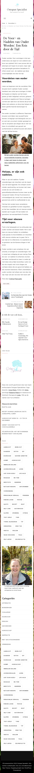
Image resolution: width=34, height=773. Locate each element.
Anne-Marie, (12, 390)
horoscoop (16, 460)
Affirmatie (6, 603)
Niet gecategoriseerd (11, 640)
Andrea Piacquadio (15, 279)
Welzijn (15, 530)
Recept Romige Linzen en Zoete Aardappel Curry (23, 324)
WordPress (28, 768)
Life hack (22, 473)
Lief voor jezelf (9, 473)
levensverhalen (9, 469)
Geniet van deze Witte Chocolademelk (11, 426)
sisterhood (18, 508)
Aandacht (7, 447)
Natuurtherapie (10, 486)
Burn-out (18, 447)
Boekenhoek (7, 608)
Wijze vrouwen (9, 535)
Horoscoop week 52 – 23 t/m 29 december (14, 419)
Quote (6, 504)
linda (8, 53)
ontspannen (23, 486)
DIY (23, 451)
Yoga (20, 535)
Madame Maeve (14, 393)
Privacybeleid (17, 770)
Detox (16, 451)
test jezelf (8, 517)
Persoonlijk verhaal (11, 495)
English (5, 621)
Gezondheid (7, 33)
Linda (19, 395)
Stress (25, 513)
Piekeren (26, 495)
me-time (16, 478)
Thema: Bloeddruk (10, 522)
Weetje (6, 530)
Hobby (6, 460)
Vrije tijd (18, 526)
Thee (17, 517)
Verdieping (7, 526)
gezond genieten (21, 456)
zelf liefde (7, 539)
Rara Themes (6, 768)
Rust (23, 504)
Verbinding (6, 644)
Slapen (6, 513)
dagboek (7, 451)
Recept (14, 504)
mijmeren (18, 482)
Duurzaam (7, 456)
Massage (7, 478)
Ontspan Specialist (17, 9)
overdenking (8, 491)
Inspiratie (6, 635)
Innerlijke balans (10, 465)
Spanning (15, 513)
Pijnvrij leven (8, 500)
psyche (19, 500)
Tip (22, 522)
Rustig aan (6, 407)
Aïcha (26, 390)
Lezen (21, 469)
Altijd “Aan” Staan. (7, 333)
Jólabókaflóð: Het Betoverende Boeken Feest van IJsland (15, 433)
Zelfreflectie (20, 539)
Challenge (6, 612)
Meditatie (7, 482)
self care (6, 283)
